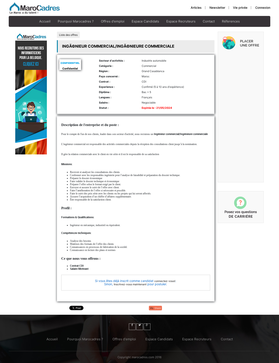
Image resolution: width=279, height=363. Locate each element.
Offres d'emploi (112, 21)
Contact (209, 21)
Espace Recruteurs (181, 21)
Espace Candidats (145, 21)
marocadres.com (143, 357)
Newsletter (217, 7)
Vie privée (240, 7)
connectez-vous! (164, 281)
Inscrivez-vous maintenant (130, 284)
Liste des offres (68, 34)
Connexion (262, 7)
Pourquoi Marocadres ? (76, 21)
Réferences (231, 21)
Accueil (45, 21)
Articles (196, 7)
